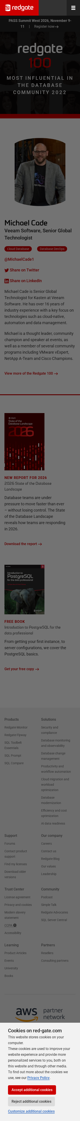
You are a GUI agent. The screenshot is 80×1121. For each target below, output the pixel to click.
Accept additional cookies (32, 1090)
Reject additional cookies (31, 1101)
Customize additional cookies (31, 1111)
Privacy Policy (38, 1078)
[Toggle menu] (73, 8)
